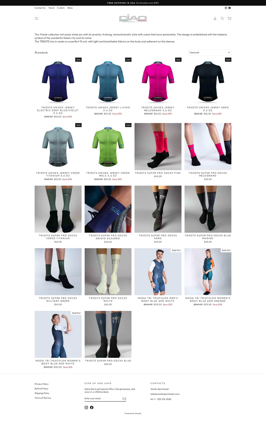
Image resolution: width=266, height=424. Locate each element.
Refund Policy (41, 388)
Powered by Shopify (133, 413)
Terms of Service (43, 398)
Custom (61, 8)
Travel (51, 8)
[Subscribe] (124, 398)
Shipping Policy (42, 393)
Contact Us (40, 8)
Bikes (69, 8)
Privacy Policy (41, 384)
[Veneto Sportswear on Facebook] (91, 407)
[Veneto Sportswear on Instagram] (86, 407)
